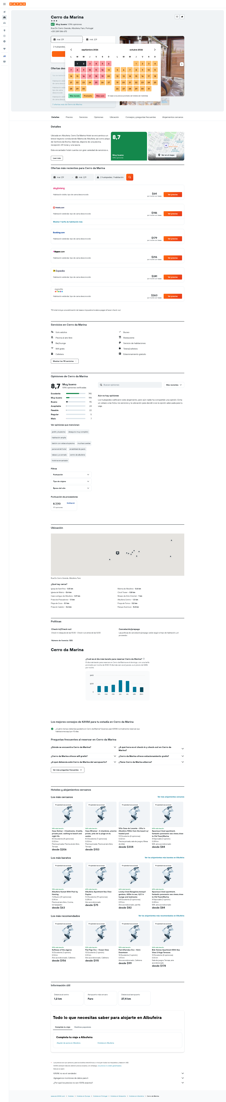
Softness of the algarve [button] (62, 950)
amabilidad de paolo (77, 449)
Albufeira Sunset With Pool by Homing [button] (65, 893)
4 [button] (96, 63)
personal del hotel (59, 449)
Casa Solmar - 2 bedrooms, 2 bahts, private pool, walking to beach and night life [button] (67, 833)
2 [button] (83, 63)
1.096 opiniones (75, 24)
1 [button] (77, 63)
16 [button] (84, 76)
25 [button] (96, 82)
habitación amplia (59, 437)
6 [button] (108, 63)
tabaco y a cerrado (59, 455)
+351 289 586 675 (59, 31)
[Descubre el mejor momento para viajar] (4, 41)
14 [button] (71, 76)
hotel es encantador (60, 460)
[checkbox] (64, 505)
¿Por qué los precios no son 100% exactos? (73, 1082)
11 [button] (96, 70)
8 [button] (77, 70)
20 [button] (108, 76)
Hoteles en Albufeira (106, 1043)
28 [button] (71, 88)
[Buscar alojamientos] (4, 17)
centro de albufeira (77, 455)
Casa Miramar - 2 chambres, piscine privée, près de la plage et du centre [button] (101, 833)
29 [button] (77, 88)
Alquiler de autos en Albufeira (68, 1043)
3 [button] (90, 63)
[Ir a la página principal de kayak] (17, 4)
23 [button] (83, 82)
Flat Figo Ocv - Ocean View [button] (97, 950)
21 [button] (71, 82)
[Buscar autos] (4, 23)
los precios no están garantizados (109, 1066)
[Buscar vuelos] (4, 12)
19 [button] (102, 76)
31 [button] (149, 88)
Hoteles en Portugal (100, 1096)
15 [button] (77, 76)
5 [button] (102, 63)
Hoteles (71, 1096)
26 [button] (102, 82)
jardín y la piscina (58, 432)
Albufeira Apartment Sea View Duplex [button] (98, 893)
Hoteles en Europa (83, 1096)
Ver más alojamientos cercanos (171, 797)
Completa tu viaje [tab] (62, 1027)
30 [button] (83, 88)
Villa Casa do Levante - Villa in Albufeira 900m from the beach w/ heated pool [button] (133, 831)
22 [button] (77, 82)
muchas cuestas (84, 443)
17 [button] (90, 76)
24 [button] (90, 82)
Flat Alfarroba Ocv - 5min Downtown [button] (129, 951)
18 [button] (96, 76)
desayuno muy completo (78, 432)
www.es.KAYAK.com (58, 1096)
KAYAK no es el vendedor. (65, 1073)
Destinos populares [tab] (82, 1027)
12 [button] (102, 70)
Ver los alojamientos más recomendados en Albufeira (161, 916)
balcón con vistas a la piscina (63, 443)
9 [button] (83, 70)
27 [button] (109, 82)
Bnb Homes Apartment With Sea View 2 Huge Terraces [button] (166, 951)
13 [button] (109, 70)
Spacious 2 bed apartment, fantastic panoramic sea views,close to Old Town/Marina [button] (167, 833)
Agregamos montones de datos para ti (70, 1078)
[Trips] (4, 48)
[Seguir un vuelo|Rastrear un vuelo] (4, 35)
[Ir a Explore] (4, 30)
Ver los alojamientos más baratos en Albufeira (164, 857)
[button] (4, 4)
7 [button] (71, 70)
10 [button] (90, 70)
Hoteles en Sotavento (118, 1096)
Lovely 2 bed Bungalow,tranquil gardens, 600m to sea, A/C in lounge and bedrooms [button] (132, 894)
